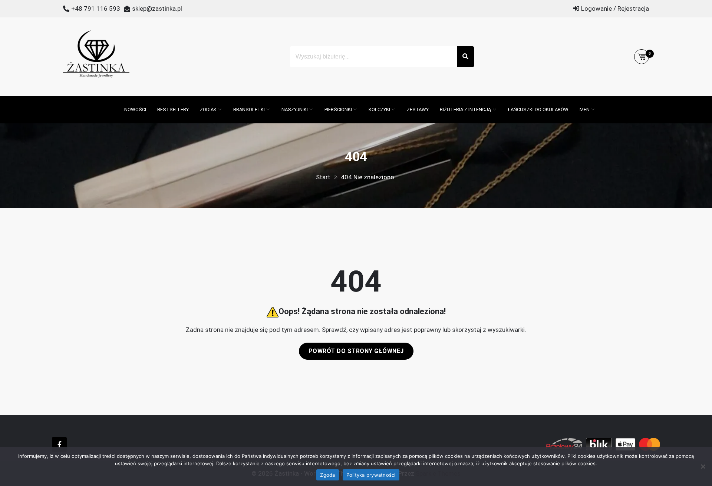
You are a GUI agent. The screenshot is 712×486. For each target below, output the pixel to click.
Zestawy (418, 109)
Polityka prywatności (371, 475)
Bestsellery (173, 109)
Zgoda (327, 475)
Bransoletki (249, 109)
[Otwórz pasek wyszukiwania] (115, 99)
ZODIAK (208, 109)
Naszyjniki (294, 109)
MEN (585, 109)
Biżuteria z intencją (465, 109)
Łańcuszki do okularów (538, 109)
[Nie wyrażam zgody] (702, 466)
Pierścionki (338, 109)
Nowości (135, 109)
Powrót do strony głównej (356, 350)
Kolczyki (379, 109)
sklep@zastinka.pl (157, 8)
